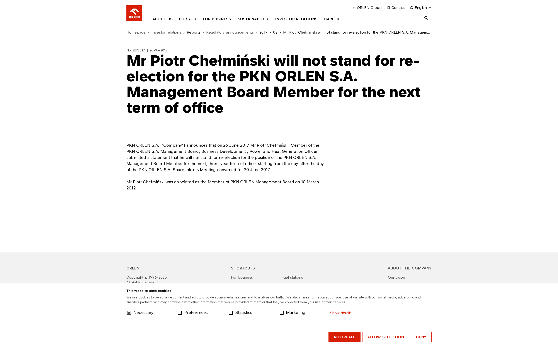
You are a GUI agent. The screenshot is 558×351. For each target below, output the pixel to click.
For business (217, 19)
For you (187, 19)
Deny (421, 337)
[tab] (163, 20)
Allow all (344, 337)
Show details (341, 313)
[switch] (180, 312)
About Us (163, 19)
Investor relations (296, 19)
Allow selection (385, 337)
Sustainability (253, 19)
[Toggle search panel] (426, 18)
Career (331, 19)
